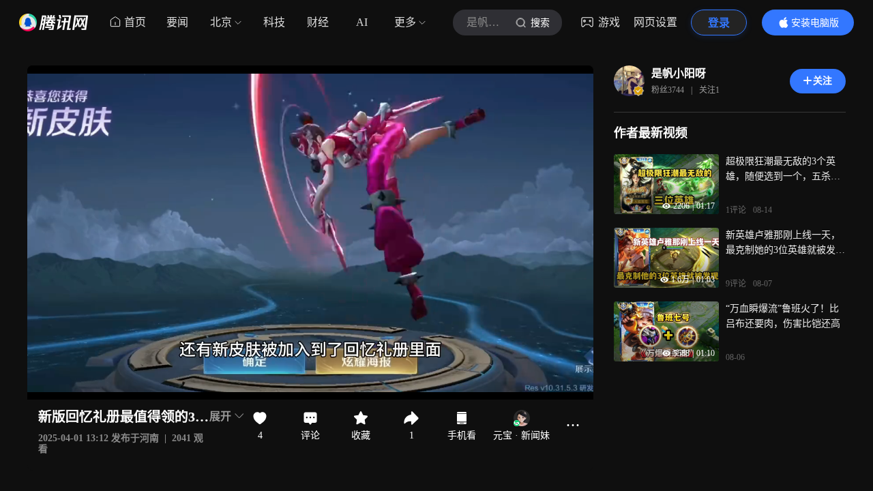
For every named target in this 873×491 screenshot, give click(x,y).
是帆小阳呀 (678, 73)
